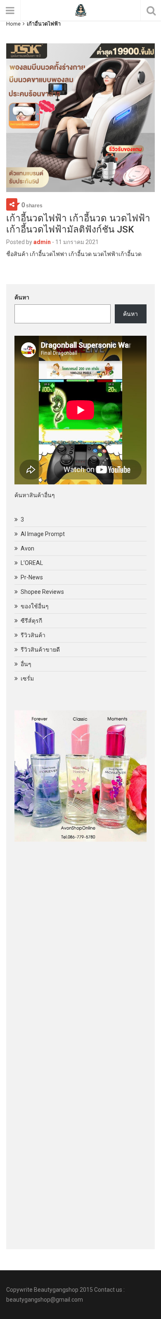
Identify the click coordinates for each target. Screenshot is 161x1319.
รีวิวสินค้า (33, 635)
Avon (27, 548)
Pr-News (32, 577)
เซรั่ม (27, 678)
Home (13, 24)
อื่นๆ (26, 664)
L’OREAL (32, 563)
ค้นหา (21, 297)
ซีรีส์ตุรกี (31, 620)
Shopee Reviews (42, 591)
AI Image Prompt (43, 534)
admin (42, 242)
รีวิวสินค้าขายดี (40, 649)
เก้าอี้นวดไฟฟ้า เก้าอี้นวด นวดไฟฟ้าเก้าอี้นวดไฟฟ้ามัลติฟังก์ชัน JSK (78, 224)
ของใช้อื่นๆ (35, 606)
